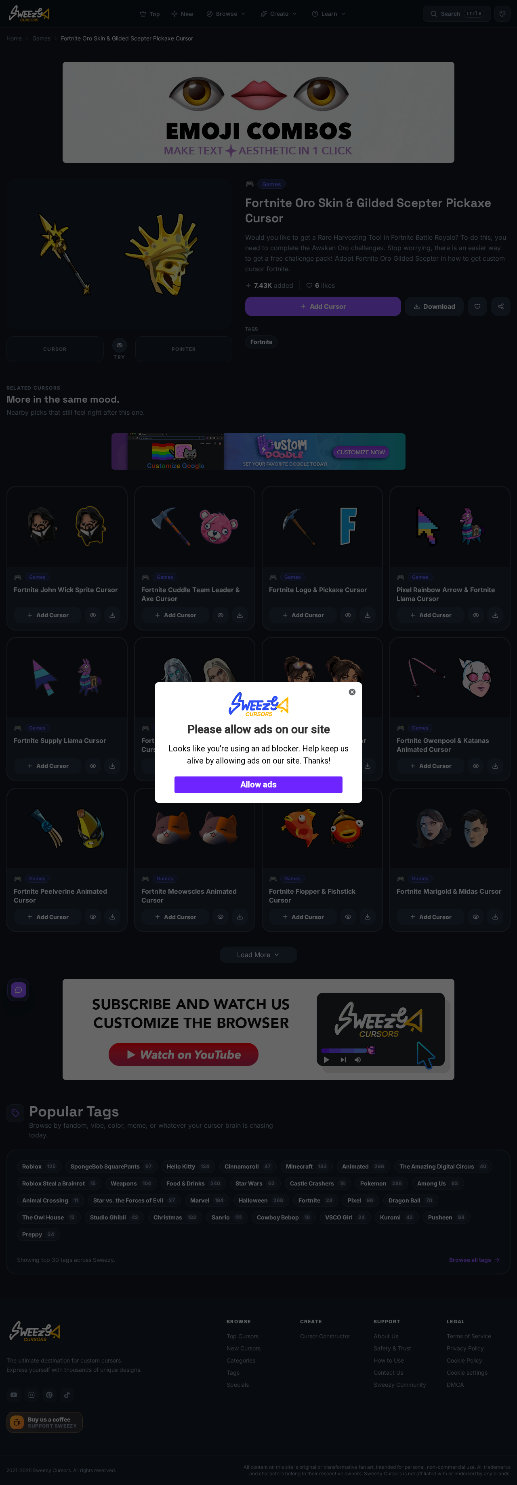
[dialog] (258, 742)
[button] (258, 784)
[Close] (352, 692)
